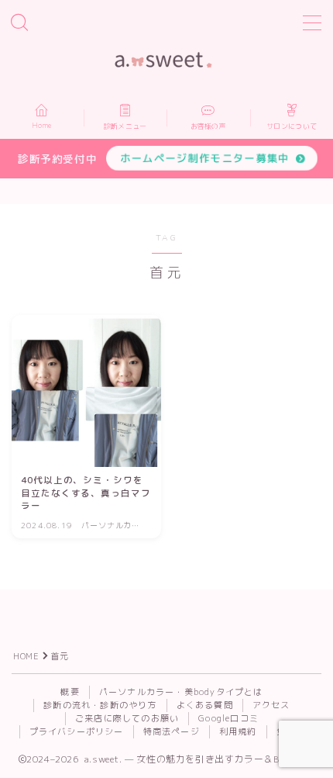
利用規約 (238, 731)
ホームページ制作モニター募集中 (205, 157)
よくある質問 (205, 705)
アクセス (271, 705)
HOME (26, 656)
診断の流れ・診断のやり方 (99, 705)
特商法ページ (171, 731)
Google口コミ (228, 718)
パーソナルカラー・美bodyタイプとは (181, 692)
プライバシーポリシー (76, 731)
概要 (69, 692)
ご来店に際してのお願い (127, 718)
